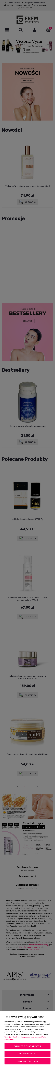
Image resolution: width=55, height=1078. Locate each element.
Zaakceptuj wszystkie (27, 1061)
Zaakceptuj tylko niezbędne (27, 1046)
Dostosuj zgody (27, 1054)
